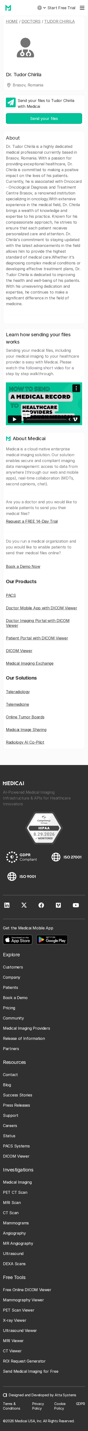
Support (10, 1115)
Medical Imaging (17, 1182)
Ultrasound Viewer (20, 1330)
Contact (10, 1074)
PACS (11, 595)
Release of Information (24, 1038)
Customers (13, 967)
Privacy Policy (38, 1406)
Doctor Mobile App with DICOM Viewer (41, 608)
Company (11, 977)
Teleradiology (18, 691)
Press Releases (16, 1105)
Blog (7, 1084)
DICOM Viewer (19, 650)
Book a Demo (15, 997)
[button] (41, 8)
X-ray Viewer (14, 1320)
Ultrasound (13, 1253)
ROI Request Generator (24, 1361)
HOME (12, 21)
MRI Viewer (13, 1340)
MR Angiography (18, 1243)
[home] (7, 8)
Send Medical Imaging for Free (30, 1371)
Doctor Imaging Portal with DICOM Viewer (37, 623)
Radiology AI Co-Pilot (25, 742)
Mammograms (16, 1223)
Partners (11, 1048)
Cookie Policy (59, 1406)
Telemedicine (17, 704)
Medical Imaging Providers (26, 1028)
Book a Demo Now (23, 566)
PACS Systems (16, 1146)
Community (13, 1018)
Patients (10, 987)
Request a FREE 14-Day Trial (32, 521)
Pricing (9, 1007)
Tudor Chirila (59, 21)
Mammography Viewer (23, 1299)
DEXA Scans (14, 1263)
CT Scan (11, 1212)
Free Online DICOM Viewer (27, 1289)
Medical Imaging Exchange (30, 663)
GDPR (80, 1404)
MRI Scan (12, 1202)
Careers (10, 1125)
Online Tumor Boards (25, 717)
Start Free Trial (61, 7)
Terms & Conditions (11, 1406)
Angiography (14, 1233)
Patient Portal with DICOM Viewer (37, 638)
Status (9, 1135)
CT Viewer (12, 1350)
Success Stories (17, 1095)
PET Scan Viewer (18, 1310)
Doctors (31, 21)
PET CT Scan (15, 1192)
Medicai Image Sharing (26, 729)
